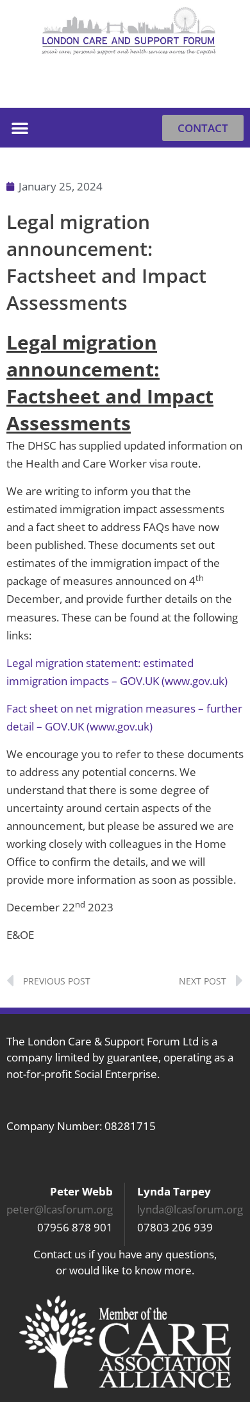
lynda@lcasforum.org (190, 1209)
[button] (227, 87)
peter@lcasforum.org (59, 1209)
